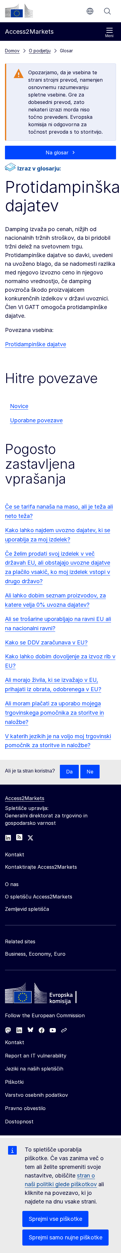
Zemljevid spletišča (27, 909)
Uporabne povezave (36, 420)
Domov (12, 50)
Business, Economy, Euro (35, 954)
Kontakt (14, 1042)
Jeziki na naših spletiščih (34, 1069)
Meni (109, 36)
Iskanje (107, 11)
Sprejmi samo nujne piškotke (65, 1237)
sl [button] (90, 11)
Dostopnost (19, 1121)
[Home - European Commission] (50, 995)
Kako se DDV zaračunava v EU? (46, 642)
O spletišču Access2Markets (38, 896)
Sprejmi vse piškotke (55, 1219)
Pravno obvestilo (25, 1108)
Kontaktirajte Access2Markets (41, 867)
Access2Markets (24, 798)
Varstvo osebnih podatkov (36, 1095)
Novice (19, 406)
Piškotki (14, 1082)
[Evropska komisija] (19, 10)
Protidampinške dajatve (35, 344)
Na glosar (57, 152)
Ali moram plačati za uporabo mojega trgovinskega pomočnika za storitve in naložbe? (54, 712)
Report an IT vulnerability (35, 1056)
